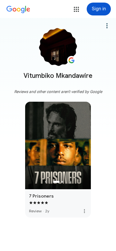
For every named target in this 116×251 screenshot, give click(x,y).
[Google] (18, 10)
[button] (76, 9)
